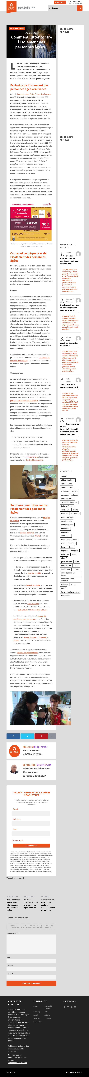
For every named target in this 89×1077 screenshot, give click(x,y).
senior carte (65, 569)
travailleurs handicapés (70, 592)
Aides (46, 1012)
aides (70, 484)
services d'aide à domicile (67, 580)
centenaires (65, 510)
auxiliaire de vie (67, 499)
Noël (74, 554)
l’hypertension (32, 457)
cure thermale (66, 521)
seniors (76, 569)
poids (77, 562)
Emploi (64, 74)
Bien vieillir (37, 1022)
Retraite (47, 1018)
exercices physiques (69, 540)
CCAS (37, 536)
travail (63, 588)
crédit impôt (75, 513)
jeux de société (34, 573)
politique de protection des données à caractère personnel (34, 871)
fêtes (63, 543)
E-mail (10, 966)
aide (63, 484)
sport (73, 584)
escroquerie (65, 536)
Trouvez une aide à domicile (70, 55)
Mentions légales (14, 1055)
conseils (64, 513)
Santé (35, 1015)
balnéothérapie (67, 506)
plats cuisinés (66, 562)
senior (76, 565)
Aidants (47, 1015)
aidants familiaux (67, 480)
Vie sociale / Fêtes (17, 28)
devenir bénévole (27, 533)
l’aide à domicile (33, 585)
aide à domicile (67, 488)
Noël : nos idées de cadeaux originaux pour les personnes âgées (13, 905)
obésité (64, 558)
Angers (74, 491)
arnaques (65, 495)
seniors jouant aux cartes (68, 574)
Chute (75, 510)
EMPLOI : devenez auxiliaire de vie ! (69, 80)
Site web (10, 974)
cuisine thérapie (67, 517)
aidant (63, 476)
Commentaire (13, 933)
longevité (74, 551)
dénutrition (65, 528)
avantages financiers (69, 502)
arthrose (74, 495)
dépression (65, 532)
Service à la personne (48, 1007)
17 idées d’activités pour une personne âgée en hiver (31, 903)
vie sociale (65, 596)
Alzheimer (65, 491)
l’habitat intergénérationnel (27, 653)
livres (71, 547)
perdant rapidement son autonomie (24, 401)
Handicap (65, 99)
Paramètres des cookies (17, 1063)
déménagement (67, 525)
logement (64, 551)
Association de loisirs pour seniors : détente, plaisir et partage (48, 905)
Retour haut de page (73, 1072)
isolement (71, 543)
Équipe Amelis (40, 746)
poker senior (66, 565)
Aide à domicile (68, 50)
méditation (65, 554)
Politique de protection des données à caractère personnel (18, 1048)
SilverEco (36, 1018)
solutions (64, 584)
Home (35, 1006)
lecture (64, 547)
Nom (9, 957)
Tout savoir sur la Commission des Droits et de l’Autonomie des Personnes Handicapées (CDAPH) (69, 113)
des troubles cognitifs (34, 460)
